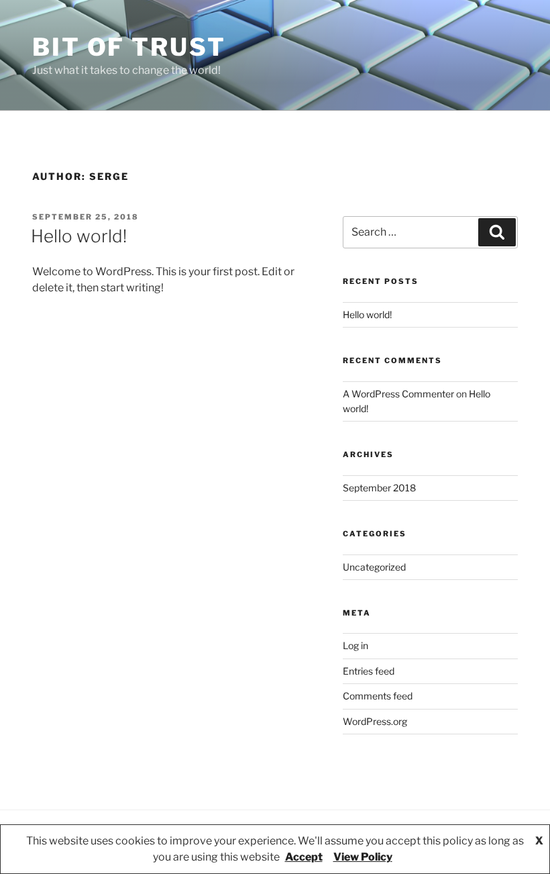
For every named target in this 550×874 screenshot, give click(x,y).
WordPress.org (375, 721)
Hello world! (79, 236)
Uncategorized (374, 567)
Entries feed (368, 671)
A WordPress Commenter (398, 393)
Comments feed (377, 695)
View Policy (362, 857)
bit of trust (129, 47)
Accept (304, 857)
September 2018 (379, 487)
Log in (355, 645)
